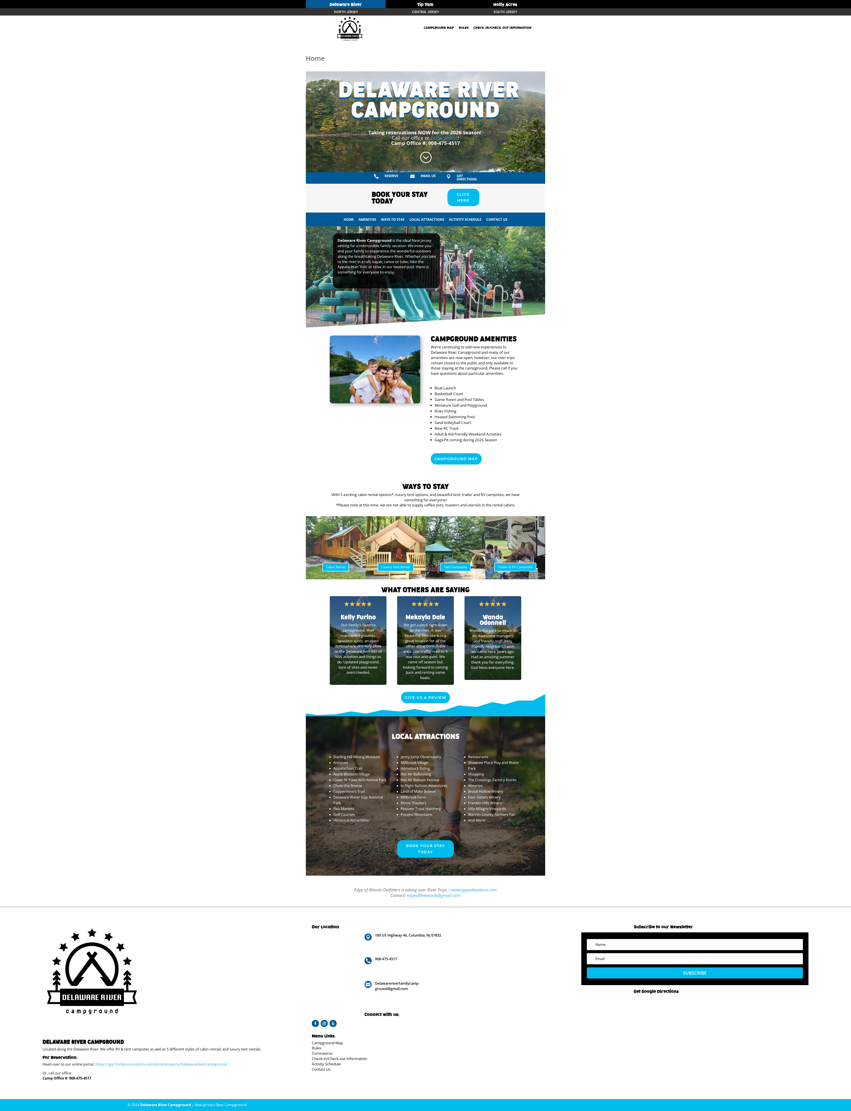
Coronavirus (322, 1053)
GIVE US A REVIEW (425, 697)
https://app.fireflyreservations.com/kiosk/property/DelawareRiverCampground (161, 1064)
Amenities (367, 220)
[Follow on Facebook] (315, 1023)
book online (444, 137)
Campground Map (439, 28)
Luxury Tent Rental (395, 567)
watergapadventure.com (474, 889)
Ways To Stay (393, 220)
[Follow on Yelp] (333, 1023)
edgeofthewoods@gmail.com (434, 895)
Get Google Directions (656, 991)
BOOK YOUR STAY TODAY (425, 849)
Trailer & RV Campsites (515, 567)
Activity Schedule (465, 220)
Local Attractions (427, 220)
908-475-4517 (444, 143)
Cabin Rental (335, 567)
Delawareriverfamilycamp (397, 983)
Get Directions (467, 177)
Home (349, 220)
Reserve (391, 176)
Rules (463, 28)
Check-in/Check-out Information (502, 28)
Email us (428, 176)
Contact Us (496, 220)
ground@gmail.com (391, 988)
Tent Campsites (455, 567)
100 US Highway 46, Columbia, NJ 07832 (408, 935)
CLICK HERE (463, 197)
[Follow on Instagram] (324, 1023)
